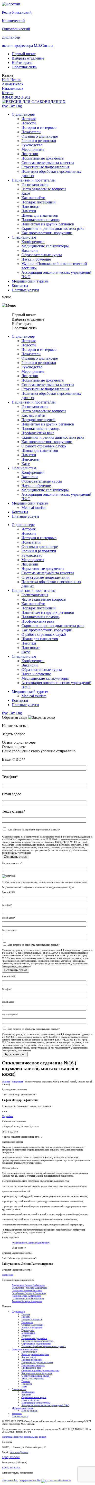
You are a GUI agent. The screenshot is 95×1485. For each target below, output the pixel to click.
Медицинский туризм (30, 281)
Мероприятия (32, 149)
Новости (28, 123)
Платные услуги (25, 290)
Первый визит (24, 54)
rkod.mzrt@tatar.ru (19, 1452)
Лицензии (29, 154)
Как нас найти (33, 198)
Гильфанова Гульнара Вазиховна (29, 1293)
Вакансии (29, 250)
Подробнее (7, 1116)
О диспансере (23, 114)
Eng (19, 106)
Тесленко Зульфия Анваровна (27, 1301)
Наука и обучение (36, 259)
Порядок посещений (38, 202)
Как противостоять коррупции (46, 233)
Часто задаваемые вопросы (43, 189)
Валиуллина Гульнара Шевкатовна (29, 1287)
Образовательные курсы (41, 255)
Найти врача (22, 63)
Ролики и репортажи (38, 141)
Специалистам (24, 237)
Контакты (20, 285)
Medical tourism (33, 507)
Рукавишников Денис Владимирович (30, 1242)
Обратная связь (24, 67)
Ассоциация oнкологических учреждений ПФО (45, 1405)
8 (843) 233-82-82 (11, 1467)
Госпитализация (34, 184)
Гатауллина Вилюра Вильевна (27, 1290)
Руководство (31, 145)
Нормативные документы (42, 158)
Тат (12, 106)
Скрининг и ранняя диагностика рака (52, 228)
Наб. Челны (11, 80)
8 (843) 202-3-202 (16, 97)
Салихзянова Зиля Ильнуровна (28, 1298)
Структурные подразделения (45, 167)
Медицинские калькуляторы (45, 246)
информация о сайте (30, 1480)
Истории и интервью (39, 127)
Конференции (33, 242)
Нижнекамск (12, 88)
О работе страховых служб (43, 446)
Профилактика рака (37, 433)
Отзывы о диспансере (39, 136)
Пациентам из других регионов (47, 224)
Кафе (25, 193)
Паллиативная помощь (40, 220)
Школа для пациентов (39, 215)
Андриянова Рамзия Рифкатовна (28, 1285)
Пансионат (30, 206)
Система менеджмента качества (47, 163)
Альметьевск (12, 84)
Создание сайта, (10, 1480)
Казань (7, 93)
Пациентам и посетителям (34, 180)
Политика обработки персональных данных (43, 1346)
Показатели (31, 132)
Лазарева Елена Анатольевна (26, 1295)
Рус (5, 106)
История (28, 119)
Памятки (28, 211)
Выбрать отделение (28, 58)
